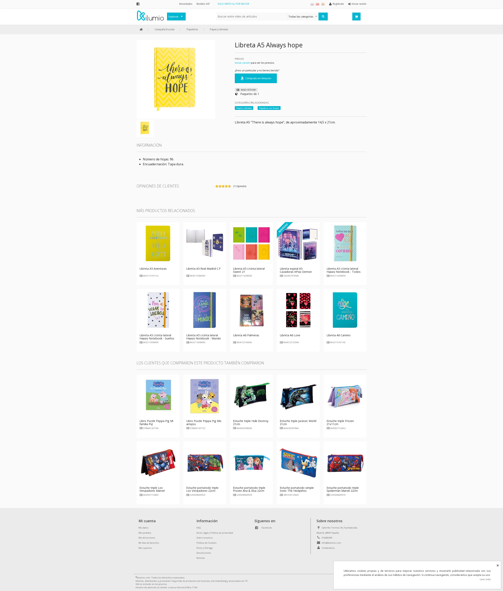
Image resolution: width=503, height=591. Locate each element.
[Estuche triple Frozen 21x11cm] (345, 396)
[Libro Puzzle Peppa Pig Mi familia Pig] (158, 396)
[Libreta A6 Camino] (345, 310)
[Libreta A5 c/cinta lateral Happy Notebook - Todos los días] (345, 243)
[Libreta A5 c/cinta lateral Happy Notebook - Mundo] (204, 310)
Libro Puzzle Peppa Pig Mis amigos (203, 422)
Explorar (174, 16)
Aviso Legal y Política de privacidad (214, 532)
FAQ (198, 527)
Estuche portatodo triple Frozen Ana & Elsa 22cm (249, 489)
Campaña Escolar (165, 29)
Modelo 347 (203, 4)
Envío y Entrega (204, 547)
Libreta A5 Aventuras (153, 268)
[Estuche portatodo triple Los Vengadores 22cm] (204, 462)
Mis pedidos (145, 532)
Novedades (185, 4)
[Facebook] (138, 4)
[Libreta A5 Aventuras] (158, 243)
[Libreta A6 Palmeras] (251, 310)
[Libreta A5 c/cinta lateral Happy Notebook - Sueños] (158, 310)
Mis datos (143, 527)
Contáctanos (328, 547)
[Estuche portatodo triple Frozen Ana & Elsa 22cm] (251, 462)
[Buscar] (323, 16)
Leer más (485, 579)
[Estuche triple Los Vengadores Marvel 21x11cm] (158, 462)
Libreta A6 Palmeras (246, 335)
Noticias (200, 557)
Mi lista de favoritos (149, 542)
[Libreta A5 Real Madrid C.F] (204, 243)
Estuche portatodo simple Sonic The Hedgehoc (297, 489)
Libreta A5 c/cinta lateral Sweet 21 (249, 270)
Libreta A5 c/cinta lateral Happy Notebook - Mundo (203, 336)
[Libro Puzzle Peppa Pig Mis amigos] (204, 396)
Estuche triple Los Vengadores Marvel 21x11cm (152, 491)
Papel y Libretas (219, 29)
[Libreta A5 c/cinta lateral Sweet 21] (251, 243)
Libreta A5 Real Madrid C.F (203, 268)
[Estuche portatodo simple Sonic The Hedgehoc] (298, 462)
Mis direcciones (147, 537)
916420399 (327, 537)
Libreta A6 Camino (339, 335)
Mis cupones (145, 547)
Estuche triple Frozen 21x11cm (340, 422)
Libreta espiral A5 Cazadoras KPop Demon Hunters (296, 272)
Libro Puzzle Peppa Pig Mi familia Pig (156, 422)
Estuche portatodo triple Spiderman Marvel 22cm (343, 489)
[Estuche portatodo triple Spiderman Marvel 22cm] (345, 462)
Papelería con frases (269, 107)
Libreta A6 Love (290, 335)
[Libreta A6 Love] (298, 310)
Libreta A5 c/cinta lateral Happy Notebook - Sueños (157, 336)
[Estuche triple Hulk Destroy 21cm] (251, 396)
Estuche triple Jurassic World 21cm (298, 422)
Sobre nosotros (204, 537)
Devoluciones (203, 552)
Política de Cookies (206, 542)
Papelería (192, 29)
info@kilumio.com (331, 542)
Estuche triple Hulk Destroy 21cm (250, 422)
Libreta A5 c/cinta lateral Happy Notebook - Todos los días (344, 272)
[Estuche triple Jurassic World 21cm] (298, 396)
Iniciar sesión (242, 62)
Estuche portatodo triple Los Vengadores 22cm (202, 489)
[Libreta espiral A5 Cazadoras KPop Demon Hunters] (298, 243)
